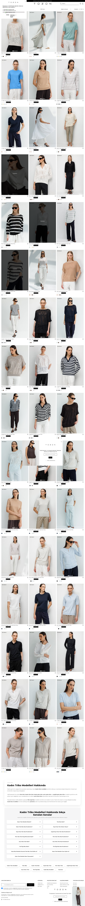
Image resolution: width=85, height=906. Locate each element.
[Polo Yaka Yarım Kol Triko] (70, 747)
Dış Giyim (75, 884)
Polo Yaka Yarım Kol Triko (62, 768)
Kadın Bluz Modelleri (49, 869)
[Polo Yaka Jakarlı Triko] (42, 174)
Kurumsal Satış (50, 884)
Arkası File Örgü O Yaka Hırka (63, 482)
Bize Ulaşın (40, 886)
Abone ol (30, 884)
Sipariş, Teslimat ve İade (64, 884)
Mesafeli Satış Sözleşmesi (52, 883)
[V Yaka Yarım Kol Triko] (42, 79)
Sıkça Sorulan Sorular (64, 883)
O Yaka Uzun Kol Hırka (34, 720)
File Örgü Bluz (36, 869)
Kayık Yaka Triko (47, 865)
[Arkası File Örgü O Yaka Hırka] (70, 460)
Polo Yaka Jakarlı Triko (34, 196)
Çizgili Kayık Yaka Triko (72, 865)
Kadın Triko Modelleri (12, 865)
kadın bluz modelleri (12, 801)
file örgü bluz (31, 799)
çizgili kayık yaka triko (59, 794)
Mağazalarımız (41, 884)
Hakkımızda (40, 883)
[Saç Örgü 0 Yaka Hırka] (14, 174)
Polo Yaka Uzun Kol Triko (34, 768)
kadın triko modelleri (41, 789)
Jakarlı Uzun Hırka (33, 52)
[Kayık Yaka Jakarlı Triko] (14, 31)
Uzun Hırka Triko (25, 869)
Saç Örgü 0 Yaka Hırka (6, 196)
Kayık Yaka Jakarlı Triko (6, 52)
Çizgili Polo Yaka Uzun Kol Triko (63, 100)
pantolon (32, 801)
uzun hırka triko (38, 796)
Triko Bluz (24, 865)
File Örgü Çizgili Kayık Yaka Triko (8, 243)
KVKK (48, 886)
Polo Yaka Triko (59, 865)
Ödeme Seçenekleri (63, 886)
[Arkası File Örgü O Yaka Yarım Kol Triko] (14, 508)
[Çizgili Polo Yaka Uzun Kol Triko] (70, 79)
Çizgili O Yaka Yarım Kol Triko (7, 339)
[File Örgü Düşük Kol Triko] (42, 270)
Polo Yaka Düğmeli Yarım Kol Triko (36, 577)
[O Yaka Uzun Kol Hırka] (42, 699)
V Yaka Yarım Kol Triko (34, 100)
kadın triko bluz (29, 794)
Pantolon (60, 869)
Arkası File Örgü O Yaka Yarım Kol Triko (9, 529)
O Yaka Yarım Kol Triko (61, 52)
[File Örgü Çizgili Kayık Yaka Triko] (14, 222)
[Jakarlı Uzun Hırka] (42, 31)
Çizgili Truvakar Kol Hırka (34, 482)
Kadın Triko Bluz (36, 865)
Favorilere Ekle (27, 53)
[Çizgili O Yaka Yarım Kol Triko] (14, 317)
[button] (14, 98)
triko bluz (22, 794)
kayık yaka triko (38, 794)
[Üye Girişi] (83, 4)
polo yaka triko (47, 794)
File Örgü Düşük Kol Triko (34, 291)
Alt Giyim (75, 886)
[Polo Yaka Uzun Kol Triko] (42, 747)
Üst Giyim (75, 883)
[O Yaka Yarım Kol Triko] (70, 31)
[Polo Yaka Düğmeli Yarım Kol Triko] (42, 556)
